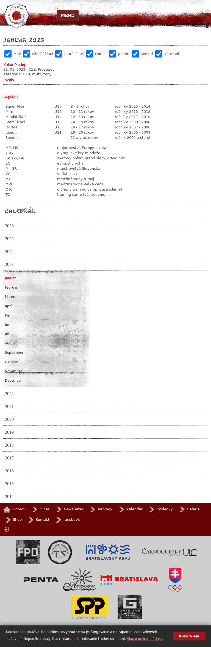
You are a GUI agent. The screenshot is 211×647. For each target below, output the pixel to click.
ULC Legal (169, 552)
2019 (9, 432)
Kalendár (20, 210)
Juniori (123, 54)
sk (193, 15)
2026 (9, 226)
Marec (10, 297)
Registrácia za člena (137, 16)
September (14, 353)
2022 (9, 393)
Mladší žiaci (42, 54)
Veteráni (171, 54)
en (203, 15)
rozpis (8, 80)
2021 (9, 406)
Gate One (129, 607)
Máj (7, 315)
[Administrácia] (7, 529)
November (13, 371)
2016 (9, 471)
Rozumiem (189, 636)
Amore (79, 579)
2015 (9, 484)
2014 (9, 496)
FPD (28, 552)
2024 (9, 251)
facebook (71, 519)
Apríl (8, 306)
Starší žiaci (74, 54)
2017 (9, 458)
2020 (9, 419)
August (11, 343)
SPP (90, 607)
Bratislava (129, 580)
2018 (9, 445)
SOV (175, 580)
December (13, 381)
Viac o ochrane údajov (145, 639)
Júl (7, 334)
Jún (7, 325)
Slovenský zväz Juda (60, 552)
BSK (107, 552)
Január (10, 278)
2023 (9, 264)
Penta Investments (41, 579)
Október (11, 362)
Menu (68, 15)
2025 (9, 238)
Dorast (101, 54)
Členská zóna (96, 16)
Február (11, 287)
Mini (17, 54)
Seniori (147, 54)
